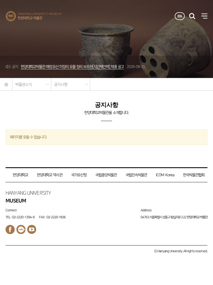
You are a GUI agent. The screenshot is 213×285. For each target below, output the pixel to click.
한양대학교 (20, 175)
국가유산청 (79, 175)
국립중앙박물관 (106, 175)
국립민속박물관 (136, 175)
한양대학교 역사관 (49, 175)
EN (180, 16)
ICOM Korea (165, 175)
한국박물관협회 (193, 175)
